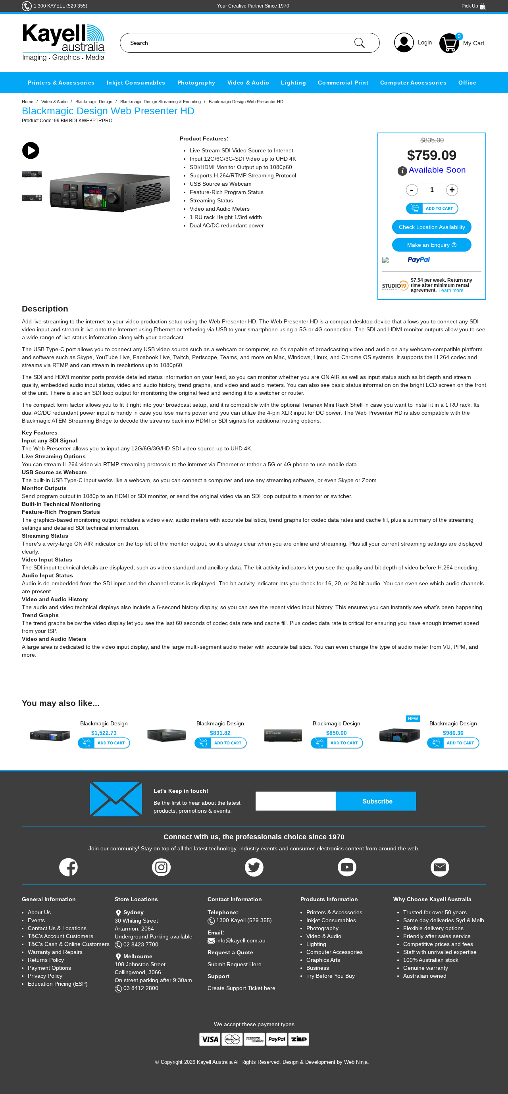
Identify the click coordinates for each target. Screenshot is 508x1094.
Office (467, 82)
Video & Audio (248, 82)
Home (27, 101)
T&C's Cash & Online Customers (69, 944)
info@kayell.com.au (241, 940)
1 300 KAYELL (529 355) (60, 6)
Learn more (451, 290)
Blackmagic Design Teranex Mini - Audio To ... (220, 727)
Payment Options (49, 968)
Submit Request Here (235, 964)
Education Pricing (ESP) (58, 984)
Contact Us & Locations (57, 928)
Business (317, 968)
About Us (39, 912)
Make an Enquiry (428, 245)
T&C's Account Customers (60, 936)
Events (36, 920)
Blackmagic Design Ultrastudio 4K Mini (104, 727)
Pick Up (470, 6)
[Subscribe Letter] (115, 798)
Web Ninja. (356, 1062)
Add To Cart (104, 743)
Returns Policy (46, 960)
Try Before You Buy (330, 976)
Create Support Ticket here (241, 988)
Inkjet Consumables (136, 82)
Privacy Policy (45, 976)
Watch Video (31, 150)
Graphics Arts (323, 960)
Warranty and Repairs (55, 952)
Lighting (293, 82)
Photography (196, 82)
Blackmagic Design (93, 101)
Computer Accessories (413, 82)
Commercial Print (343, 82)
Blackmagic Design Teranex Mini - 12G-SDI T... (337, 727)
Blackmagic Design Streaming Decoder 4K (453, 727)
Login (425, 42)
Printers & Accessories (61, 82)
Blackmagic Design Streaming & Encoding (160, 101)
